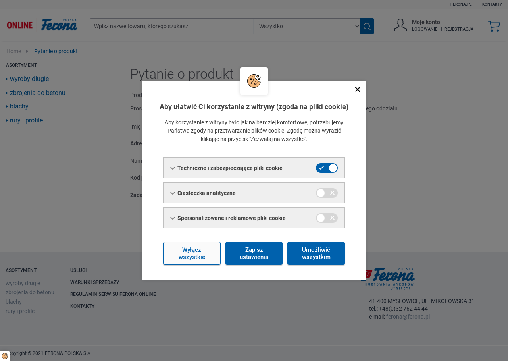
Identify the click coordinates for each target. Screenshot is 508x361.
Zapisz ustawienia (254, 253)
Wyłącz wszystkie (192, 253)
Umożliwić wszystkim (316, 253)
